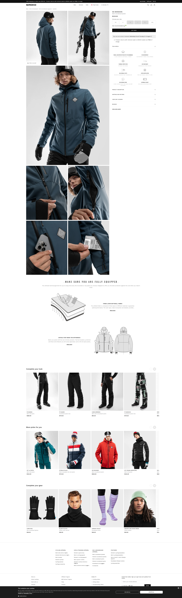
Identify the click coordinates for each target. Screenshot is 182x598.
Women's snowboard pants (99, 561)
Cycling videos (96, 579)
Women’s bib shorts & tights (62, 555)
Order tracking (34, 579)
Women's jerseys (59, 559)
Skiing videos (96, 581)
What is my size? (32, 63)
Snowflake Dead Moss (131, 528)
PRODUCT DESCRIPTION (118, 89)
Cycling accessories (60, 564)
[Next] (154, 369)
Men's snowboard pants (98, 558)
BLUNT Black (63, 528)
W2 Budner (95, 470)
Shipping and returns (118, 94)
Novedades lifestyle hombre (117, 561)
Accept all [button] (151, 592)
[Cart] (151, 5)
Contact (63, 584)
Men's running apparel (79, 555)
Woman (125, 585)
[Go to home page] (31, 5)
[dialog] (91, 592)
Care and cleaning (117, 99)
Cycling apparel (60, 550)
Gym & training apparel (81, 550)
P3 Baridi (29, 412)
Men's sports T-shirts (79, 559)
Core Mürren (96, 412)
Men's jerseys (58, 557)
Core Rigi (30, 528)
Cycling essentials (115, 563)
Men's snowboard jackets (98, 554)
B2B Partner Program (66, 579)
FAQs (62, 581)
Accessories (95, 565)
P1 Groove (127, 412)
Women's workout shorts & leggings (80, 562)
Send (147, 585)
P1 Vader (62, 412)
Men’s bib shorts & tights (61, 552)
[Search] (148, 5)
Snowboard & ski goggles (98, 563)
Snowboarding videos (98, 584)
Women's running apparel (80, 557)
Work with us (34, 581)
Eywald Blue (63, 470)
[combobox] (178, 588)
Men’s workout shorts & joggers (81, 565)
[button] (65, 593)
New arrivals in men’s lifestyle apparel (118, 558)
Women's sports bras (79, 552)
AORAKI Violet (96, 528)
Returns (33, 576)
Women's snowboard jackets (99, 556)
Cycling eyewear (59, 561)
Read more (51, 592)
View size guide (116, 109)
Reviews (114, 104)
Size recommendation (117, 25)
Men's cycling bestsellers (117, 555)
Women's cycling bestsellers (118, 552)
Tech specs (115, 46)
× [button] (180, 588)
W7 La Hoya (30, 470)
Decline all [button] (127, 592)
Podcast (33, 584)
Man (131, 585)
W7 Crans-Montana (130, 470)
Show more (112, 310)
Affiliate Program (65, 576)
